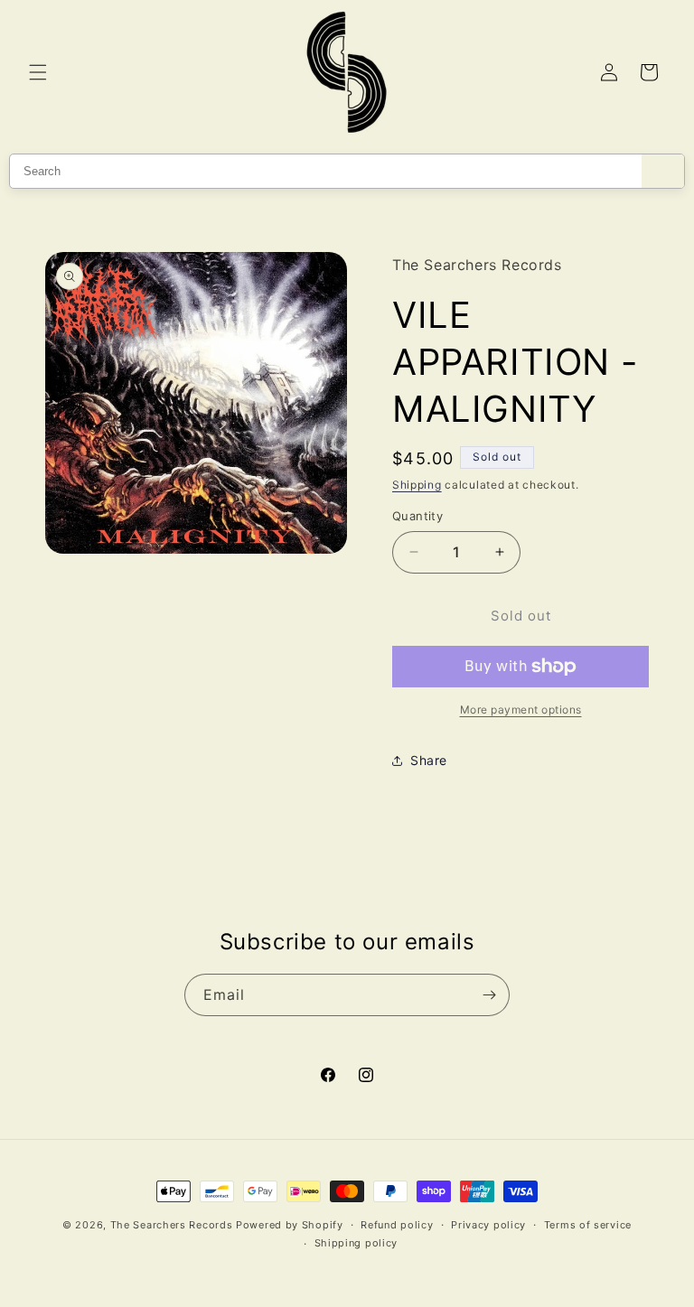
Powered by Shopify (289, 1224)
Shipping (417, 484)
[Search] (663, 171)
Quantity (417, 516)
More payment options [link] (521, 709)
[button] (38, 72)
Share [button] (428, 760)
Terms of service (588, 1224)
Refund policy (397, 1224)
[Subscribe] (489, 995)
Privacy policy (488, 1224)
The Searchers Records (171, 1224)
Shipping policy (356, 1243)
